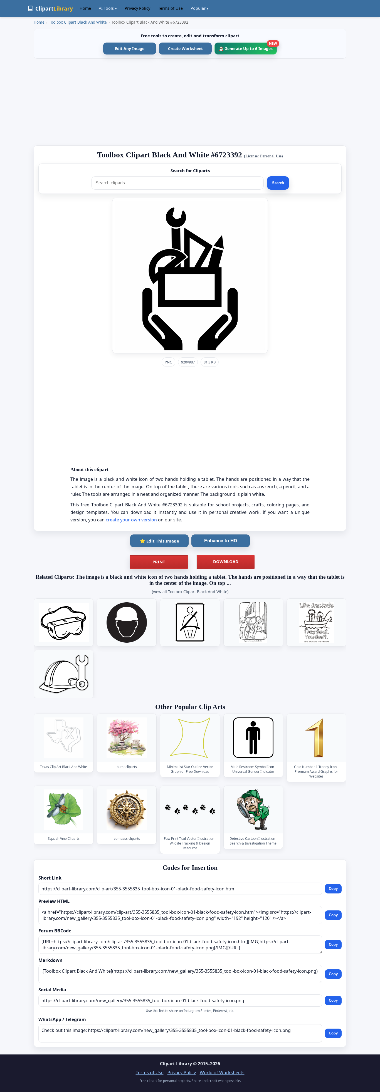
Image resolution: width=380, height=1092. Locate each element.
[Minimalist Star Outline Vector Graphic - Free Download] (190, 738)
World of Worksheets (222, 1072)
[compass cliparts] (127, 809)
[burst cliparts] (127, 738)
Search (278, 183)
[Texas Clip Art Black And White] (64, 738)
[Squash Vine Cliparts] (64, 809)
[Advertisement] (190, 102)
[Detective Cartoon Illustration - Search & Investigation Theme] (253, 809)
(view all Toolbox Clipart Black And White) (190, 591)
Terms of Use (170, 8)
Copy (333, 889)
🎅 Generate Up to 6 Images (248, 47)
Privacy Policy (137, 8)
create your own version (131, 520)
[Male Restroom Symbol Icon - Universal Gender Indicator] (253, 738)
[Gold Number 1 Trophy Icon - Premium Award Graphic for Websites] (316, 738)
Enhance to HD (220, 540)
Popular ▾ (200, 8)
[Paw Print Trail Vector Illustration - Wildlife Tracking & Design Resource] (190, 809)
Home (85, 8)
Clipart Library (176, 1064)
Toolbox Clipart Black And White (78, 22)
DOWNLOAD (225, 561)
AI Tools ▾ (108, 8)
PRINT (158, 561)
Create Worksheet (185, 48)
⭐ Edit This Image (159, 541)
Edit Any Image (129, 48)
